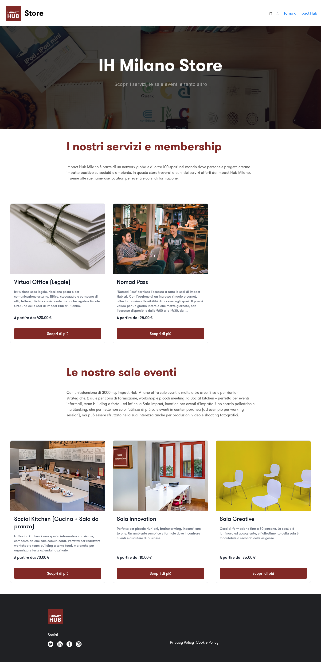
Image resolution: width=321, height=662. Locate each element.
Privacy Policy (182, 642)
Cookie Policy (207, 642)
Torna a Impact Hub (300, 13)
